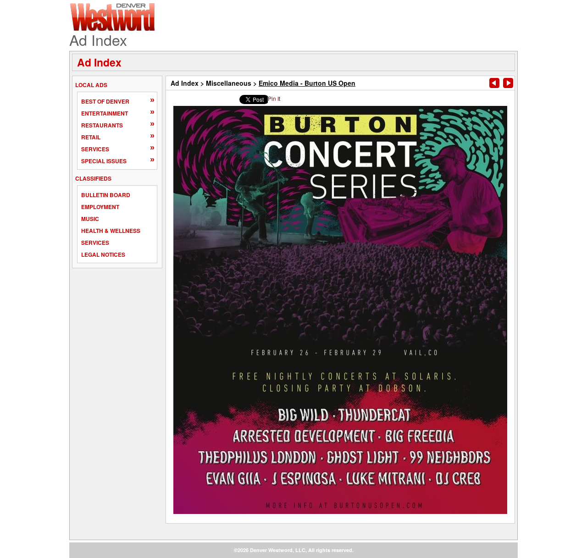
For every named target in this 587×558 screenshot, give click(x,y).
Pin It (274, 98)
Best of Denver (105, 101)
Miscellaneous (228, 83)
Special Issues (104, 161)
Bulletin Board (105, 195)
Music (90, 219)
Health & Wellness (110, 231)
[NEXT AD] (508, 83)
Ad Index (99, 62)
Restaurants (102, 125)
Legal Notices (103, 254)
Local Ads (91, 85)
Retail (90, 137)
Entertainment (104, 113)
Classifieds (93, 178)
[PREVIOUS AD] (494, 83)
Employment (100, 207)
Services (95, 149)
